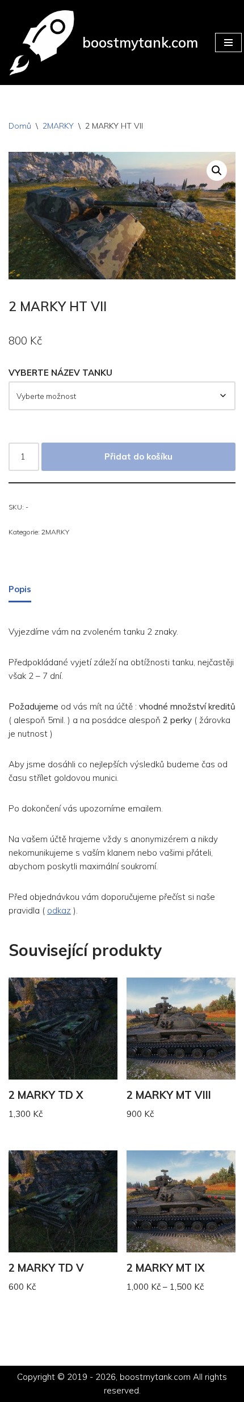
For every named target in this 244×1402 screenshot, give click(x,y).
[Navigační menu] (228, 42)
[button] (217, 170)
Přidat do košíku (138, 456)
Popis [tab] (20, 589)
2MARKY (58, 126)
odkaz (59, 910)
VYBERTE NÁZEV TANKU (60, 372)
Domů (20, 126)
